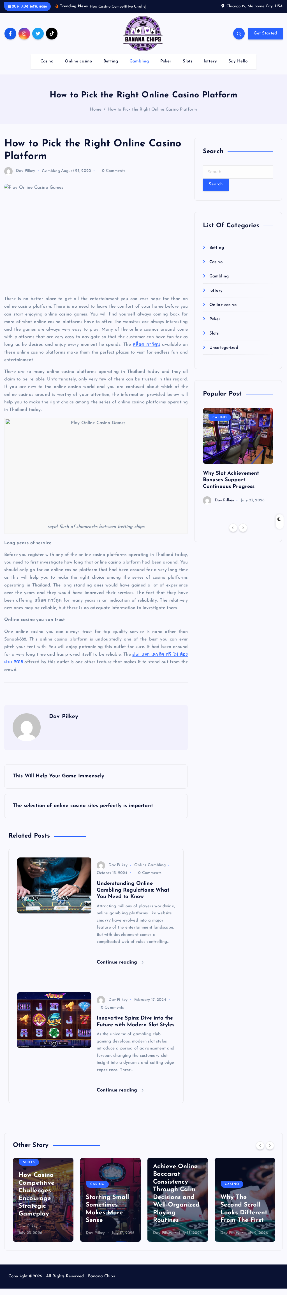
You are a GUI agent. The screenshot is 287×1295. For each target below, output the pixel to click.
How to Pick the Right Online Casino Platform (152, 109)
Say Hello (237, 61)
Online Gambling (150, 865)
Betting (110, 61)
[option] (238, 456)
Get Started (265, 33)
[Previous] (233, 527)
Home (96, 109)
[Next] (243, 527)
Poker (166, 61)
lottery (210, 61)
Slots (187, 61)
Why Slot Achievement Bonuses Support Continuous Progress (231, 480)
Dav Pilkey (25, 171)
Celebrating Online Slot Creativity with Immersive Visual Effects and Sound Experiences (242, 1191)
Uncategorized (223, 348)
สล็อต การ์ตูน (146, 344)
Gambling (139, 61)
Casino (47, 61)
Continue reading (118, 962)
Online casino (78, 61)
